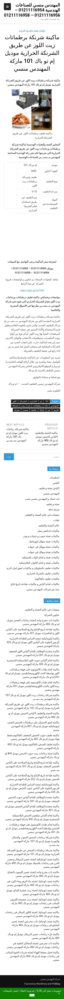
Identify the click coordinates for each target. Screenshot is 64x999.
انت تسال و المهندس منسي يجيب (42, 498)
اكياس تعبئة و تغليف (49, 488)
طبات (56, 520)
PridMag (56, 984)
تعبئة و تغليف (52, 504)
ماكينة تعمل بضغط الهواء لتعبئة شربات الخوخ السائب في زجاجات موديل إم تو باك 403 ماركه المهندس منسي (32, 956)
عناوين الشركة (51, 614)
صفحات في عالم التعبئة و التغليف (42, 514)
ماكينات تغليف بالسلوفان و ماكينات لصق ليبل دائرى (32, 568)
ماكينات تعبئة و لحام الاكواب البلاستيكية (39, 562)
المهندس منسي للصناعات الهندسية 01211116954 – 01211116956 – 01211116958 (32, 10)
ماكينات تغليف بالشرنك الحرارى (32, 31)
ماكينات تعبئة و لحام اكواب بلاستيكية (40, 557)
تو (29, 405)
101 (46, 401)
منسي (25, 410)
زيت (23, 405)
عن (49, 410)
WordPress (42, 984)
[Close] (59, 993)
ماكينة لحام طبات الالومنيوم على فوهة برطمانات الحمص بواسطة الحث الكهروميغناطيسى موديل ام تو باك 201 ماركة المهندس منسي (32, 828)
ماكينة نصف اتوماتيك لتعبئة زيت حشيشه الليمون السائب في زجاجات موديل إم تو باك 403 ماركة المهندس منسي (34, 903)
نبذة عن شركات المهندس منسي (42, 589)
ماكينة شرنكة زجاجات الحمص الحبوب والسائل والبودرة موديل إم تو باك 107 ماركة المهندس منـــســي (35, 841)
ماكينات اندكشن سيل (48, 530)
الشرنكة (23, 401)
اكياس (56, 482)
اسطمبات (54, 477)
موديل (17, 410)
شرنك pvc (54, 509)
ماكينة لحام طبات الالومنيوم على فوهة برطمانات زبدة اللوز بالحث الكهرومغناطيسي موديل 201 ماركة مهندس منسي (32, 686)
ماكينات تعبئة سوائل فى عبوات (43, 546)
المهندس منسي (51, 493)
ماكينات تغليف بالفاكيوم (47, 578)
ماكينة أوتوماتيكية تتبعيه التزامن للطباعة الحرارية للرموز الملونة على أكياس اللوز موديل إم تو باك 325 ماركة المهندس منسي (33, 642)
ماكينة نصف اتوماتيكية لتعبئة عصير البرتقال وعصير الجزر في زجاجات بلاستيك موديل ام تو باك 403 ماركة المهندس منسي (32, 863)
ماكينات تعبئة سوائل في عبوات (43, 552)
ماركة (42, 410)
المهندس (55, 405)
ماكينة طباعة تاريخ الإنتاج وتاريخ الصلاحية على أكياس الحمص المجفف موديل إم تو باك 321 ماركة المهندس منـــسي (32, 766)
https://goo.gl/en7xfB (32, 290)
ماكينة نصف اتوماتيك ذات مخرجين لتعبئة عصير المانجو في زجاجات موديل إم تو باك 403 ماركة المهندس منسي (35, 925)
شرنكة (15, 405)
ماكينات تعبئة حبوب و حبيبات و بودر (41, 536)
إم (41, 401)
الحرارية (33, 401)
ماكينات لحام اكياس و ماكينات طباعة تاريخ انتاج (35, 584)
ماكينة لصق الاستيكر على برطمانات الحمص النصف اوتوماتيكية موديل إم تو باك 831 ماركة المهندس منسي (33, 726)
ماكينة (33, 410)
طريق (56, 410)
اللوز (14, 401)
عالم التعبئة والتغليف (48, 525)
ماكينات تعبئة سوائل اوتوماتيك (44, 541)
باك (46, 405)
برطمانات (37, 405)
